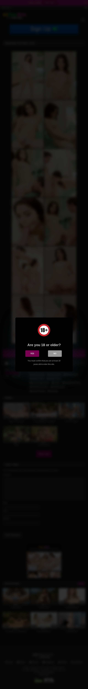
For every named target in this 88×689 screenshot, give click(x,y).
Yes (32, 354)
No (55, 354)
